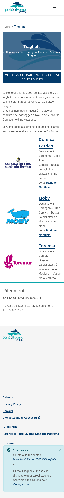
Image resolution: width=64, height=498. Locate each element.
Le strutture (10, 427)
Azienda (8, 397)
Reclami (8, 410)
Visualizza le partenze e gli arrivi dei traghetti (32, 77)
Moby (44, 197)
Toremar (47, 245)
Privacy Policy (12, 404)
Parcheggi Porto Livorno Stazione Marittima (31, 433)
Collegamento (22, 484)
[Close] (59, 450)
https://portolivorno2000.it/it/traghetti (34, 459)
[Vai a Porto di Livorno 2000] (15, 7)
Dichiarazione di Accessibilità (21, 417)
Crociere (8, 443)
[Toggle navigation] (55, 7)
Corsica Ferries (50, 142)
